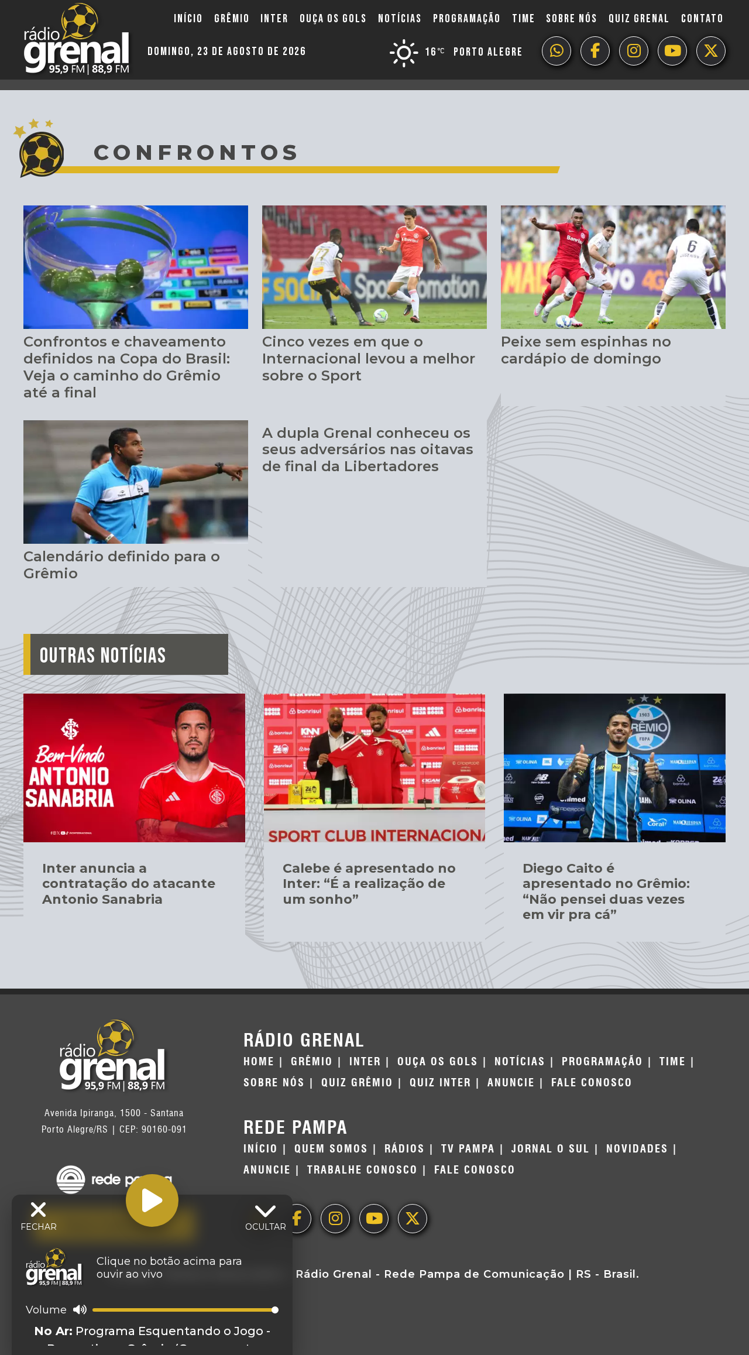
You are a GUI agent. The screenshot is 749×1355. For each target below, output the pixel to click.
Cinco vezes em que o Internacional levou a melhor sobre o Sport (368, 358)
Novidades (637, 1149)
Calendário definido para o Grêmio (121, 565)
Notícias (400, 19)
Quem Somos (331, 1149)
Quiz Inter (440, 1082)
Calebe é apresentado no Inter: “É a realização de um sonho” (369, 883)
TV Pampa (468, 1149)
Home (258, 1061)
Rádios (404, 1149)
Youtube (672, 51)
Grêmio (232, 19)
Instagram (633, 51)
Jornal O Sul (550, 1149)
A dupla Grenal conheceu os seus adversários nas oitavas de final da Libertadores (367, 449)
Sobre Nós (571, 19)
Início (188, 19)
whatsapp (556, 51)
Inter (274, 19)
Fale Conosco (592, 1082)
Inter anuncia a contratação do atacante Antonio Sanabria (128, 883)
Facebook (595, 51)
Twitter (711, 51)
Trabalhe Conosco (362, 1170)
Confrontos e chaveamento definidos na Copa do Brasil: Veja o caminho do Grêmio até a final (126, 366)
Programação (467, 19)
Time (523, 19)
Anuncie (511, 1082)
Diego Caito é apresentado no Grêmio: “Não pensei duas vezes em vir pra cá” (606, 891)
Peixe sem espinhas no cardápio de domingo (586, 350)
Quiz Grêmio (357, 1082)
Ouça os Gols (333, 19)
